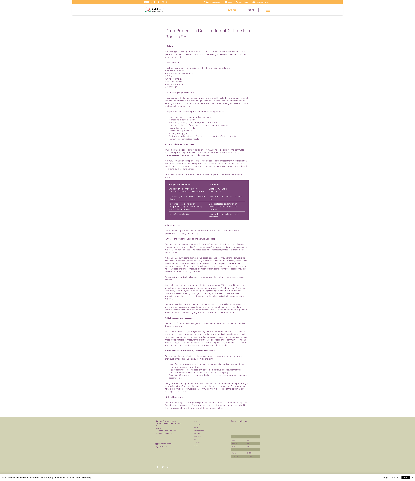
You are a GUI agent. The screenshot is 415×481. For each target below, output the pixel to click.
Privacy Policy (86, 477)
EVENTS (197, 427)
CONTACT (197, 443)
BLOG (196, 446)
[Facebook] (158, 2)
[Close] (412, 477)
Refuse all (395, 477)
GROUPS (197, 433)
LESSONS (197, 424)
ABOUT (196, 440)
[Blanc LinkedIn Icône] (167, 2)
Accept (405, 477)
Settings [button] (385, 477)
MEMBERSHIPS (199, 430)
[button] (268, 10)
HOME (196, 421)
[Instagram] (163, 2)
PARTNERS (197, 436)
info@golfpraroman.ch (175, 84)
